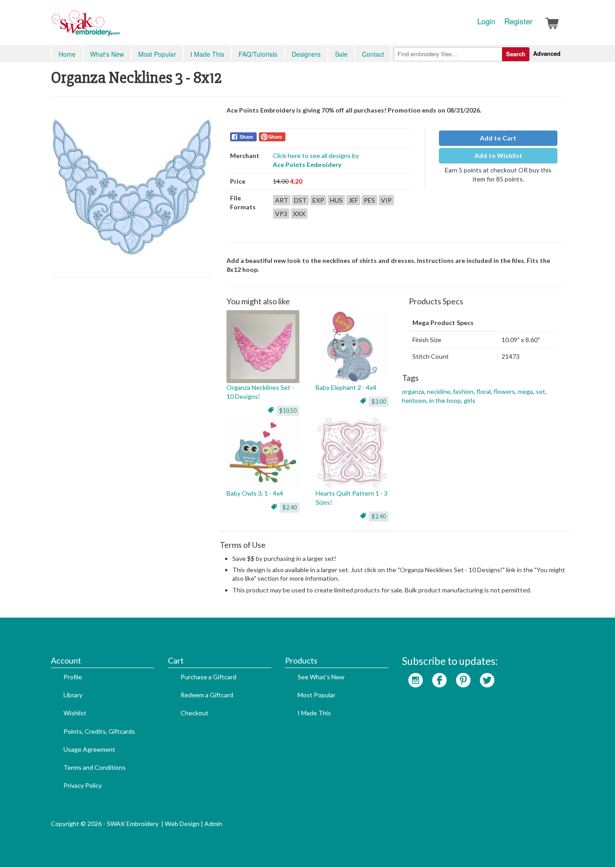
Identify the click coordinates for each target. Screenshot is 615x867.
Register (518, 21)
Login (486, 21)
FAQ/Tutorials (258, 54)
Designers (306, 54)
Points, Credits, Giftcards (99, 731)
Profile (72, 677)
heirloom (414, 400)
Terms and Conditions (94, 767)
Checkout (194, 713)
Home (67, 54)
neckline (438, 391)
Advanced (547, 53)
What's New (107, 54)
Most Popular (157, 54)
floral (483, 391)
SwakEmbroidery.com (118, 27)
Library (72, 695)
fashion (463, 391)
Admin (213, 823)
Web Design (182, 823)
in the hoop (445, 400)
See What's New (321, 677)
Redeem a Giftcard (207, 695)
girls (469, 400)
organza (413, 391)
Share (246, 137)
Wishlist (74, 713)
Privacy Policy (82, 785)
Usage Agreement (89, 749)
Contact (373, 54)
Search (515, 54)
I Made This (207, 54)
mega (525, 391)
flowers (504, 391)
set (540, 391)
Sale (341, 54)
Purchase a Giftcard (208, 677)
